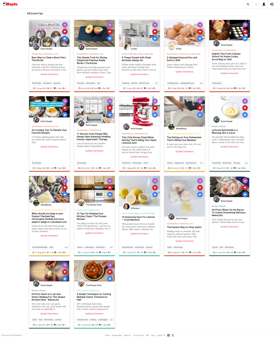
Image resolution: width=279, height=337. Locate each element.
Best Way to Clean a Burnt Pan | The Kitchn (49, 59)
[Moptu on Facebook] (168, 335)
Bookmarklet (117, 335)
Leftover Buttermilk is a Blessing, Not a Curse (225, 131)
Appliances (179, 163)
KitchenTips (144, 83)
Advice (170, 163)
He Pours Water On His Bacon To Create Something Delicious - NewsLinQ (229, 212)
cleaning (56, 83)
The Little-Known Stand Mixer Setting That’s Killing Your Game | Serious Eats (139, 140)
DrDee (178, 48)
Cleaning (125, 83)
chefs (34, 320)
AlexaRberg (181, 128)
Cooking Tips (94, 210)
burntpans (47, 83)
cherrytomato (82, 320)
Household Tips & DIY (192, 133)
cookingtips (89, 247)
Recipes (215, 126)
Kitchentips (36, 83)
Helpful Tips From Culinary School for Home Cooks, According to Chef (226, 56)
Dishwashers (191, 163)
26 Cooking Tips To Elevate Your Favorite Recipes (49, 131)
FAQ (147, 335)
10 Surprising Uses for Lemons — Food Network (138, 218)
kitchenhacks (127, 247)
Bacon (215, 247)
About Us (127, 335)
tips (98, 83)
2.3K (51, 325)
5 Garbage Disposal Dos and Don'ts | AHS (182, 59)
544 (96, 88)
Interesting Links (51, 54)
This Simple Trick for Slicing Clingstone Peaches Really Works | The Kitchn (92, 60)
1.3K (186, 88)
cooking (93, 320)
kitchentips (90, 83)
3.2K (96, 325)
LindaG (134, 48)
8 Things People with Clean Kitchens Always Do (136, 59)
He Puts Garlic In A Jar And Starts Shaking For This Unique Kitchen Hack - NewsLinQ (48, 297)
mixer (146, 163)
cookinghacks (173, 83)
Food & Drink (82, 210)
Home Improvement (175, 133)
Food (51, 247)
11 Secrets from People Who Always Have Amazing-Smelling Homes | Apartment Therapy (93, 136)
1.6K (96, 168)
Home (107, 335)
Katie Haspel (46, 48)
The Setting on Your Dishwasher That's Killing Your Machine (184, 139)
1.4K (51, 168)
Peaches (80, 83)
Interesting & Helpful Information (193, 54)
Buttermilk (216, 163)
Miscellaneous (37, 54)
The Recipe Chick (94, 204)
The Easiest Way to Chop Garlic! (184, 227)
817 (51, 88)
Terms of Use (138, 335)
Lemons (149, 247)
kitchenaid (126, 163)
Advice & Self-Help (129, 54)
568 (231, 88)
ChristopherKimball (39, 247)
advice (80, 247)
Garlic (169, 247)
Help (153, 335)
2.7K (141, 252)
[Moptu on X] (173, 335)
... (156, 82)
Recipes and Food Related (144, 213)
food (221, 247)
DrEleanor (135, 208)
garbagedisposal (187, 83)
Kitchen (134, 83)
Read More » (49, 33)
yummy (58, 320)
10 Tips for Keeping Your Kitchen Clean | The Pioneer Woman (92, 216)
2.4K (96, 252)
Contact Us (161, 335)
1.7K (186, 168)
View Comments (50, 74)
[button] (248, 4)
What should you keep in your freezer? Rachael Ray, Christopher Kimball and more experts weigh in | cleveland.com (49, 217)
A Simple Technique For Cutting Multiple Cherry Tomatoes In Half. (94, 297)
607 (141, 88)
